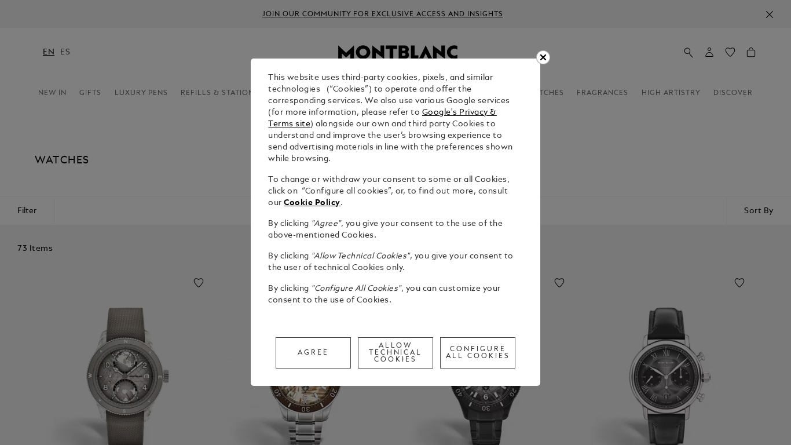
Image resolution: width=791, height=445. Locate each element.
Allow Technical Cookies (396, 352)
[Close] (543, 57)
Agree (313, 352)
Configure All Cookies (478, 353)
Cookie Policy (312, 203)
